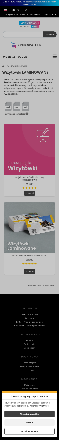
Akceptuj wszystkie (29, 414)
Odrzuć (29, 422)
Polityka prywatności (39, 405)
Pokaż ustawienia (29, 431)
